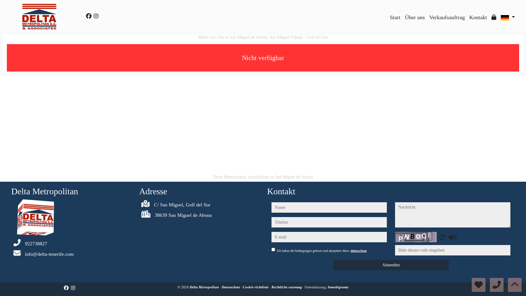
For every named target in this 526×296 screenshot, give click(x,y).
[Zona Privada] (494, 17)
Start (395, 17)
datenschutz (359, 251)
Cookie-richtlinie (256, 287)
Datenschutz (231, 287)
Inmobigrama (338, 287)
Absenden (391, 265)
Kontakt (478, 17)
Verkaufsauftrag (447, 17)
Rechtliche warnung (287, 287)
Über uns (415, 17)
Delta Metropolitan (205, 287)
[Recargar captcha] (442, 237)
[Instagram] (96, 16)
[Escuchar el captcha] (452, 237)
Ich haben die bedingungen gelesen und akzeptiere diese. (322, 251)
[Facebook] (89, 16)
